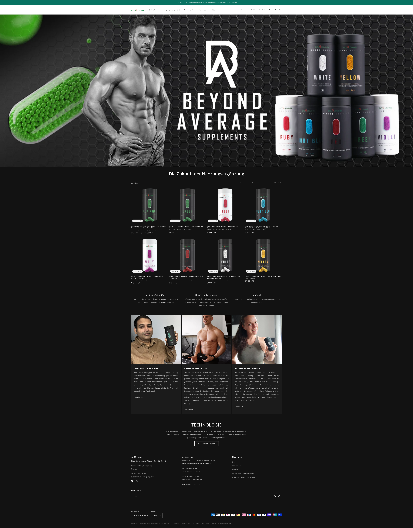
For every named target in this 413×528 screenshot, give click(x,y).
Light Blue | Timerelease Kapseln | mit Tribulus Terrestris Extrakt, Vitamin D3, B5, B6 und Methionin (263, 227)
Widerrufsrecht (205, 523)
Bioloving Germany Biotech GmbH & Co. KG (148, 523)
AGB (197, 523)
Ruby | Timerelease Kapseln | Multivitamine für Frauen (223, 227)
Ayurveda (235, 469)
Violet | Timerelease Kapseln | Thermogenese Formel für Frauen (147, 277)
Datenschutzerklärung (224, 523)
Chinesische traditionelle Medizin (243, 477)
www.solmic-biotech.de (191, 484)
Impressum (176, 523)
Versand (213, 523)
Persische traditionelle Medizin (243, 473)
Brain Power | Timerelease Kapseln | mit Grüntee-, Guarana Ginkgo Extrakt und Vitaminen (148, 227)
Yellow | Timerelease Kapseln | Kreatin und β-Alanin (263, 276)
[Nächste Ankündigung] (281, 3)
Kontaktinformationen (188, 523)
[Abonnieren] (167, 496)
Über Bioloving (237, 466)
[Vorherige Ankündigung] (132, 3)
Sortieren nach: (245, 183)
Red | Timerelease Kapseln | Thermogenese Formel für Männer (187, 277)
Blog (233, 462)
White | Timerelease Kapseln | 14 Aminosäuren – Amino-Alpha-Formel (224, 277)
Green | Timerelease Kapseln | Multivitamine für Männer (186, 227)
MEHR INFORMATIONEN (206, 444)
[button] (171, 10)
